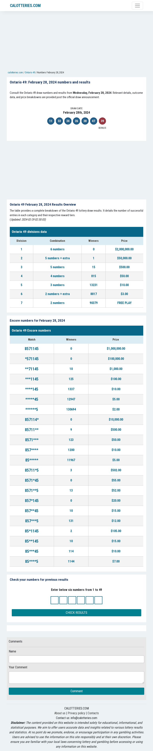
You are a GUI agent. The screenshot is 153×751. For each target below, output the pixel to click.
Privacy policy (76, 713)
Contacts (93, 713)
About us (59, 713)
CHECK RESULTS (76, 613)
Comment (77, 691)
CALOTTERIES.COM (25, 5)
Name (12, 651)
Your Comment (18, 667)
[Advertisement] (76, 42)
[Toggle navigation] (137, 6)
